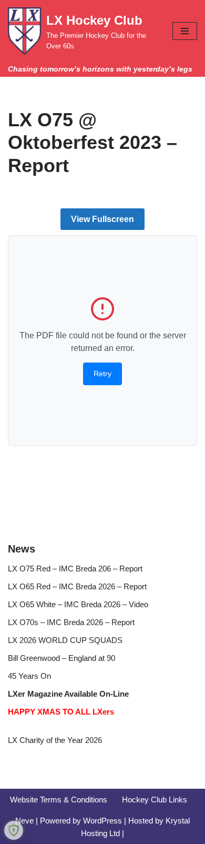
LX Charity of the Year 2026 (55, 740)
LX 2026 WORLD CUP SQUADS (65, 640)
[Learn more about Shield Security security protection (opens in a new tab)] (13, 830)
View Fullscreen (102, 219)
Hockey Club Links (154, 799)
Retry (102, 373)
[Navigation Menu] (184, 31)
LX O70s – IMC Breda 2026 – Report (71, 622)
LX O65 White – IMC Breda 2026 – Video (78, 604)
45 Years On (29, 675)
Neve (24, 820)
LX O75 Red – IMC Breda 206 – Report (75, 568)
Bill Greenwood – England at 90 (61, 658)
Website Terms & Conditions (58, 799)
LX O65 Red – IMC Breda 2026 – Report (77, 586)
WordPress (102, 820)
